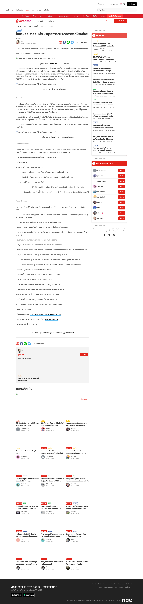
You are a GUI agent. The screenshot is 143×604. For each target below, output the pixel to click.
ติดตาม (84, 354)
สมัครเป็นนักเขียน (120, 21)
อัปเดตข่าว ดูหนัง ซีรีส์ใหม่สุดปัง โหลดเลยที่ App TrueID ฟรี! (52, 332)
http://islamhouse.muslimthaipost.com (45, 314)
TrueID (12, 4)
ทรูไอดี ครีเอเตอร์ (115, 16)
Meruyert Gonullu (55, 63)
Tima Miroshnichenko (59, 137)
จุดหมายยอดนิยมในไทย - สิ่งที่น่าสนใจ (111, 587)
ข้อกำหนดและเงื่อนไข (109, 584)
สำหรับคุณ (25, 16)
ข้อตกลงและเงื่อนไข (98, 229)
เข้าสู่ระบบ (132, 4)
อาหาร (76, 16)
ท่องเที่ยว (86, 16)
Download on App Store (16, 595)
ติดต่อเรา (127, 587)
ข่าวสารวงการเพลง (63, 16)
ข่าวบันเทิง (49, 16)
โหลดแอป (101, 4)
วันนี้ (7, 10)
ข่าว (41, 16)
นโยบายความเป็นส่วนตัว (125, 584)
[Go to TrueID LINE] (113, 235)
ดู (12, 10)
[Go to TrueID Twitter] (109, 235)
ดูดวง (103, 16)
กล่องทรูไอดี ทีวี (113, 4)
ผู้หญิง (95, 16)
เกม (33, 10)
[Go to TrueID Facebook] (104, 235)
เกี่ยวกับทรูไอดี (96, 584)
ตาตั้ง (39, 10)
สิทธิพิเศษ (19, 10)
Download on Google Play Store (29, 595)
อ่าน (27, 10)
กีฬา (34, 16)
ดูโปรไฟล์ (21, 354)
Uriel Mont (56, 89)
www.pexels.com (51, 319)
